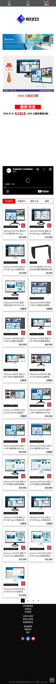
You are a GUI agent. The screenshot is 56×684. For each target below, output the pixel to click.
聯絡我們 (28, 629)
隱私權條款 (28, 626)
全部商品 (28, 609)
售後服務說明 (28, 622)
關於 (28, 632)
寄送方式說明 (28, 619)
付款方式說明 (28, 616)
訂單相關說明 (28, 606)
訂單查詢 (28, 612)
